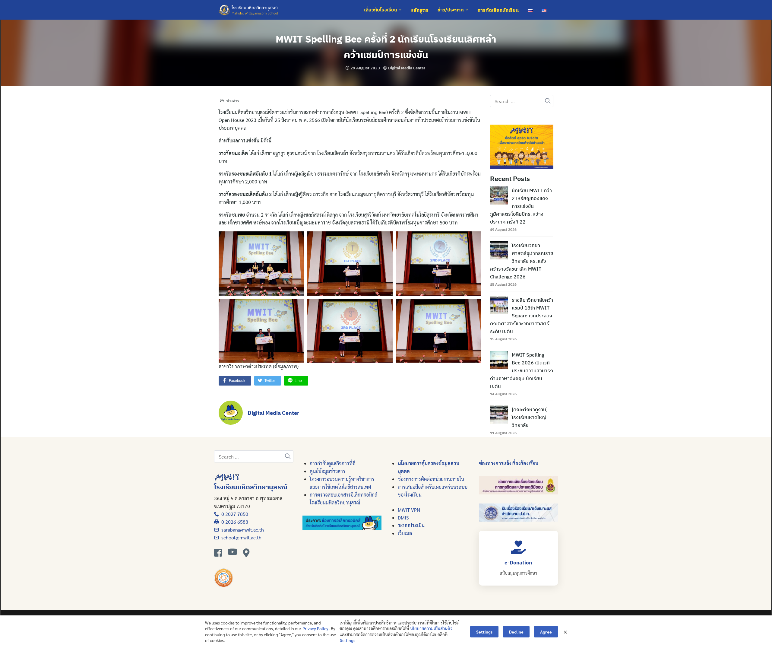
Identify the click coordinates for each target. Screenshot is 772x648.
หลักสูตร (419, 10)
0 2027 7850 (233, 514)
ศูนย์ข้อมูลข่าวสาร (327, 471)
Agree (546, 631)
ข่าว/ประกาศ (451, 10)
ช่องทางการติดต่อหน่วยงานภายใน (431, 479)
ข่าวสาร (232, 100)
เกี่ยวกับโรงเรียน (381, 10)
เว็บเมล (405, 533)
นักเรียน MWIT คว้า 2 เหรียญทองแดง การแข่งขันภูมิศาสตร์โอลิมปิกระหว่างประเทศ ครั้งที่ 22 (521, 206)
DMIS (403, 517)
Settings (347, 640)
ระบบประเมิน (411, 525)
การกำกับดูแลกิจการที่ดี (332, 463)
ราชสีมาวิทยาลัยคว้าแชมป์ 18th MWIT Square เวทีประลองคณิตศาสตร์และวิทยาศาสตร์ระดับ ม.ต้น (521, 315)
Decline (516, 631)
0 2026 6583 (233, 522)
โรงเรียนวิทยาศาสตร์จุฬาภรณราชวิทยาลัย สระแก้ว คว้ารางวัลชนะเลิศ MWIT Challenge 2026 (521, 261)
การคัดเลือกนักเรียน (498, 10)
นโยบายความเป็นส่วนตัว (431, 628)
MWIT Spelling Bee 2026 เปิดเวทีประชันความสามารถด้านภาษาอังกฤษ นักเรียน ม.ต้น (521, 370)
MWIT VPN (409, 510)
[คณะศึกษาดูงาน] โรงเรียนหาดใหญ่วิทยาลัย (530, 417)
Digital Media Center (406, 68)
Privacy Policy (315, 628)
